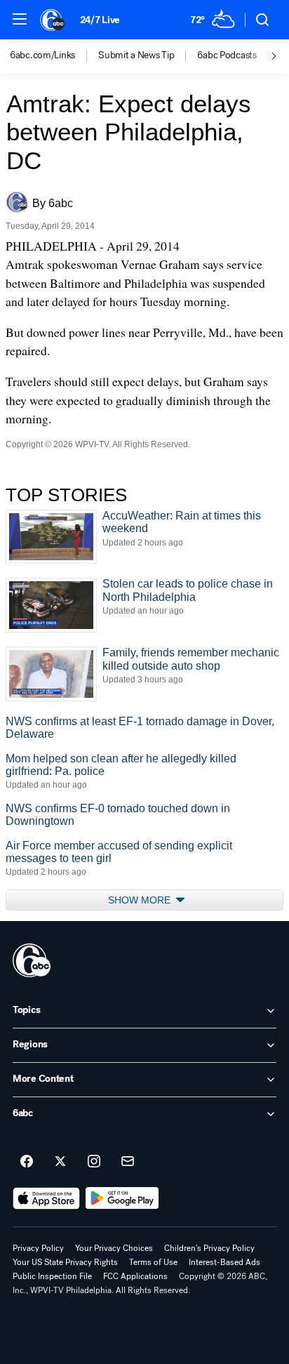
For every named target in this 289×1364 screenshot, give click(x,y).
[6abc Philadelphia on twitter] (60, 1162)
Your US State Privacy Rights (65, 1262)
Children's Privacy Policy (209, 1248)
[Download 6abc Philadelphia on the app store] (46, 1198)
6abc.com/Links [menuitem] (42, 55)
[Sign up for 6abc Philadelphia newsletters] (128, 1162)
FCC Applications (135, 1276)
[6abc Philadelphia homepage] (53, 19)
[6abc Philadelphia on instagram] (94, 1162)
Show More (140, 900)
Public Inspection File (52, 1276)
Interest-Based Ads (224, 1262)
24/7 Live (100, 20)
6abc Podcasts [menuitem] (226, 55)
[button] (19, 19)
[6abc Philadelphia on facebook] (27, 1162)
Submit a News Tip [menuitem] (136, 55)
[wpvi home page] (32, 960)
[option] (54, 56)
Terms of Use (153, 1262)
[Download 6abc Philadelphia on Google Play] (122, 1198)
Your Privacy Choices (114, 1248)
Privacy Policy (38, 1248)
